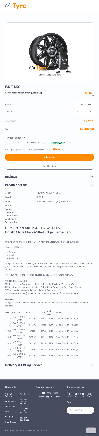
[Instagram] (89, 394)
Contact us (10, 406)
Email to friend (49, 166)
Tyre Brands (10, 422)
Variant (8, 104)
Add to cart (49, 157)
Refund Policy (11, 401)
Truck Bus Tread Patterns (24, 411)
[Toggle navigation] (90, 6)
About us (9, 417)
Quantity (9, 111)
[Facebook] (69, 394)
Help (7, 412)
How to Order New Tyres (25, 419)
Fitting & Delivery (9, 395)
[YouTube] (82, 394)
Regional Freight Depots (23, 401)
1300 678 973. (41, 430)
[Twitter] (76, 394)
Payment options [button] (14, 137)
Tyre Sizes (24, 394)
